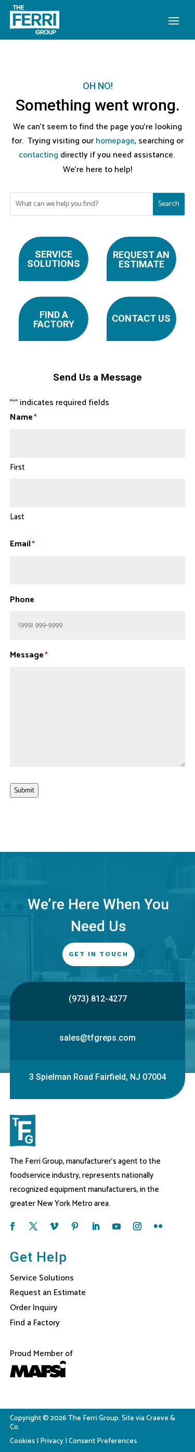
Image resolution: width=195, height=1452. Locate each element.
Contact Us (141, 318)
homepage (115, 141)
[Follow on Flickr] (158, 1226)
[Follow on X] (33, 1226)
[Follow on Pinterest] (75, 1226)
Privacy (51, 1441)
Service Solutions (53, 259)
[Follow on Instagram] (137, 1226)
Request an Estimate (141, 259)
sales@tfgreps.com (97, 1038)
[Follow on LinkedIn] (95, 1226)
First (17, 467)
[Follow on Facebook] (12, 1226)
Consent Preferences (103, 1441)
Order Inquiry (34, 1308)
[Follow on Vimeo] (54, 1226)
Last (17, 516)
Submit (24, 790)
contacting (38, 155)
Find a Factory (53, 319)
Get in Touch (98, 954)
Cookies (22, 1441)
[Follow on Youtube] (116, 1226)
